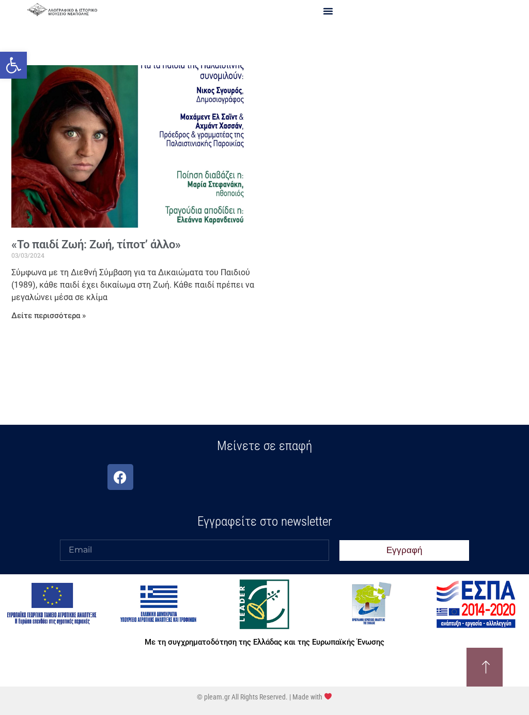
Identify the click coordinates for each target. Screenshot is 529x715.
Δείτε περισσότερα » (48, 315)
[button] (13, 65)
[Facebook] (120, 477)
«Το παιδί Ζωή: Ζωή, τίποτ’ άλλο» (96, 244)
